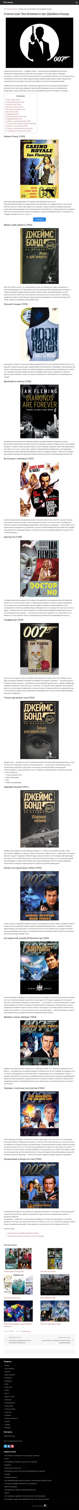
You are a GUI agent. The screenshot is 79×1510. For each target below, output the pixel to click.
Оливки (7, 1474)
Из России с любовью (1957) (15, 109)
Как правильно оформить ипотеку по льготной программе (25, 1496)
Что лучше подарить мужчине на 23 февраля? (21, 1483)
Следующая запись (56, 1340)
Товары (7, 1424)
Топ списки (7, 9)
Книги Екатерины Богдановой (14, 1271)
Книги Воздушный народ (12, 1298)
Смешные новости (11, 1418)
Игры (6, 1384)
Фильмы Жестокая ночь (13, 1468)
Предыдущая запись (20, 1340)
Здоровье (8, 1381)
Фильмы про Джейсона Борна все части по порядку (26, 1236)
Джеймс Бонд (26, 1331)
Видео (7, 1365)
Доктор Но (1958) (11, 112)
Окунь (7, 1458)
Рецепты (8, 1412)
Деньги (7, 1371)
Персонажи (9, 1406)
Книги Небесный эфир (47, 1298)
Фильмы (8, 1428)
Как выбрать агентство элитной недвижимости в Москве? (25, 1471)
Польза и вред (10, 1409)
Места (7, 1393)
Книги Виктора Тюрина (48, 1271)
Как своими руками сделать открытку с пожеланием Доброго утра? (28, 1480)
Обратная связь (9, 1436)
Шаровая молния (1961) (13, 119)
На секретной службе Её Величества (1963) (20, 123)
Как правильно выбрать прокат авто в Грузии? (21, 1462)
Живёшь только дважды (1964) (16, 126)
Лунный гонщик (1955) (13, 104)
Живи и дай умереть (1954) (14, 102)
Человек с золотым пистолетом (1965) (19, 128)
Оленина (8, 1465)
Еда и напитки (10, 1375)
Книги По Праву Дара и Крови (50, 1324)
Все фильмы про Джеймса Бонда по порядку (23, 1233)
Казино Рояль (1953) (12, 100)
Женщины (8, 1378)
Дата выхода (9, 1368)
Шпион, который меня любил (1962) (18, 121)
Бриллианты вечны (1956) (14, 107)
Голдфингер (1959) (12, 114)
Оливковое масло (11, 1477)
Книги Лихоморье (11, 1487)
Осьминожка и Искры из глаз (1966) (18, 131)
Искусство (8, 1387)
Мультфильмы (10, 1403)
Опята (7, 1493)
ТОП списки (8, 2)
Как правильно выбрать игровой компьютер (20, 1490)
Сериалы (8, 1415)
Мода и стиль (9, 1396)
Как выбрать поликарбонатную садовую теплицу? (22, 1455)
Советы (7, 1421)
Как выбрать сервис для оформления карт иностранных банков (27, 1499)
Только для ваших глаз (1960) (15, 116)
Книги (15, 9)
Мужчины (8, 1400)
